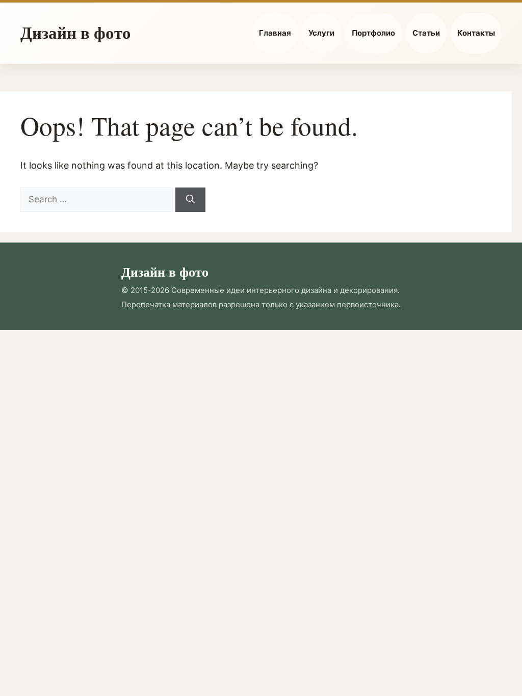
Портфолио (373, 33)
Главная (275, 33)
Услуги (321, 33)
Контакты (476, 33)
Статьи (426, 33)
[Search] (190, 200)
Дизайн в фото (75, 32)
